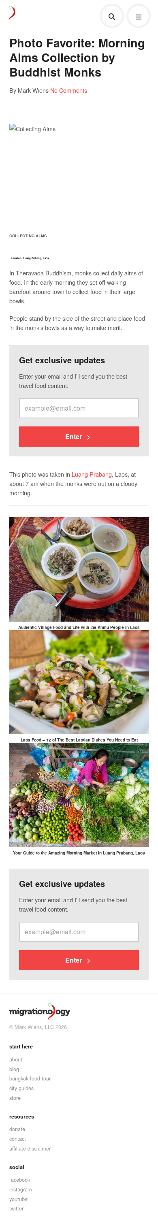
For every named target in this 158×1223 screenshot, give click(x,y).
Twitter (16, 1208)
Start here (21, 1046)
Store (15, 1098)
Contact (17, 1138)
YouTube (18, 1199)
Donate (17, 1129)
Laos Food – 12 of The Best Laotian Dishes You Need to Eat (79, 740)
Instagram (20, 1189)
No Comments (68, 90)
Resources (21, 1116)
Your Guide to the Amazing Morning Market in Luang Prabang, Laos (79, 853)
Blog (14, 1069)
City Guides (21, 1088)
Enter (74, 436)
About (15, 1059)
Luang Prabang (92, 474)
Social (16, 1167)
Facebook (19, 1179)
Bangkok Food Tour (30, 1078)
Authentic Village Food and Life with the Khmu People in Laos (79, 627)
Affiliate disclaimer (30, 1148)
